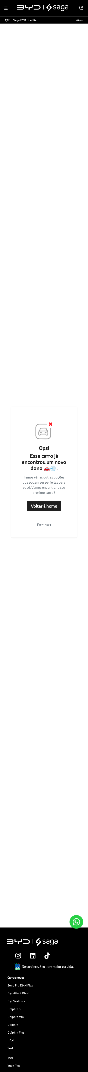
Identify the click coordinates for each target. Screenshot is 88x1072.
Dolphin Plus (15, 1032)
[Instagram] (17, 956)
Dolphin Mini (16, 1017)
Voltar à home (44, 506)
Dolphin (12, 1025)
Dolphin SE (14, 1009)
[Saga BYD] (42, 7)
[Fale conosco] (76, 922)
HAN (10, 1040)
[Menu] (6, 8)
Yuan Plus (13, 1066)
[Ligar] (81, 8)
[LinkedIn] (31, 956)
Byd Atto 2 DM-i (18, 993)
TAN (10, 1058)
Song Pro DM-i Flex (20, 985)
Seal (10, 1048)
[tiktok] (46, 956)
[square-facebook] (61, 956)
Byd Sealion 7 (16, 1001)
